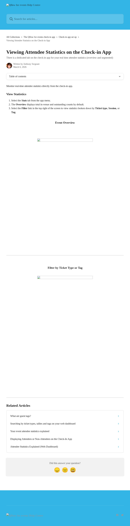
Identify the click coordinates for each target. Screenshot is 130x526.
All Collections (13, 37)
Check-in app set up (68, 37)
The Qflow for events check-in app (39, 37)
